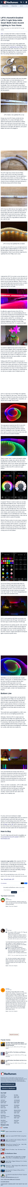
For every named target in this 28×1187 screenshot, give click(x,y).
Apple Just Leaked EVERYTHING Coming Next (16, 1136)
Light (26, 1183)
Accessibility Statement (5, 1181)
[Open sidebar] (26, 2)
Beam (5, 824)
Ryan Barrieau (17, 1115)
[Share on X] (22, 883)
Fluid (17, 1183)
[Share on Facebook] (25, 883)
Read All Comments (14, 1034)
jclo (6, 929)
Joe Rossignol (17, 1100)
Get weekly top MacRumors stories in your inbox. (14, 887)
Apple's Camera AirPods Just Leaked (14, 1131)
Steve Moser (3, 1120)
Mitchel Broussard (4, 1105)
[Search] (24, 2)
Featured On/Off (4, 1183)
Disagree (15, 906)
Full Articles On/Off (11, 1183)
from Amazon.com (5, 838)
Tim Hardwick (16, 1105)
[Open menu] (2, 2)
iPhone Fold (14, 6)
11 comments (4, 883)
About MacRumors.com (8, 1084)
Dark (2, 1184)
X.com (4, 1097)
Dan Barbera (3, 1115)
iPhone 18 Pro (5, 6)
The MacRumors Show (11, 1153)
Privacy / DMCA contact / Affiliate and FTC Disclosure (10, 1179)
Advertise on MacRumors (8, 1088)
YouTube (5, 1127)
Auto (23, 1183)
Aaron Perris (16, 1120)
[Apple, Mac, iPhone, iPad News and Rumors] (10, 3)
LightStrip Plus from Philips (16, 47)
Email (2, 1097)
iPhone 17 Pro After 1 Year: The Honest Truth (15, 1149)
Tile (12, 824)
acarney (7, 988)
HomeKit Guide (7, 879)
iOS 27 (21, 6)
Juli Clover (3, 1100)
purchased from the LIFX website (10, 836)
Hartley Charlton (4, 1110)
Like (12, 906)
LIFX (2, 33)
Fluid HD (20, 1183)
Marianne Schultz (17, 1110)
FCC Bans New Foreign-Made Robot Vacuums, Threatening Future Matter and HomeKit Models (16, 1044)
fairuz (7, 898)
